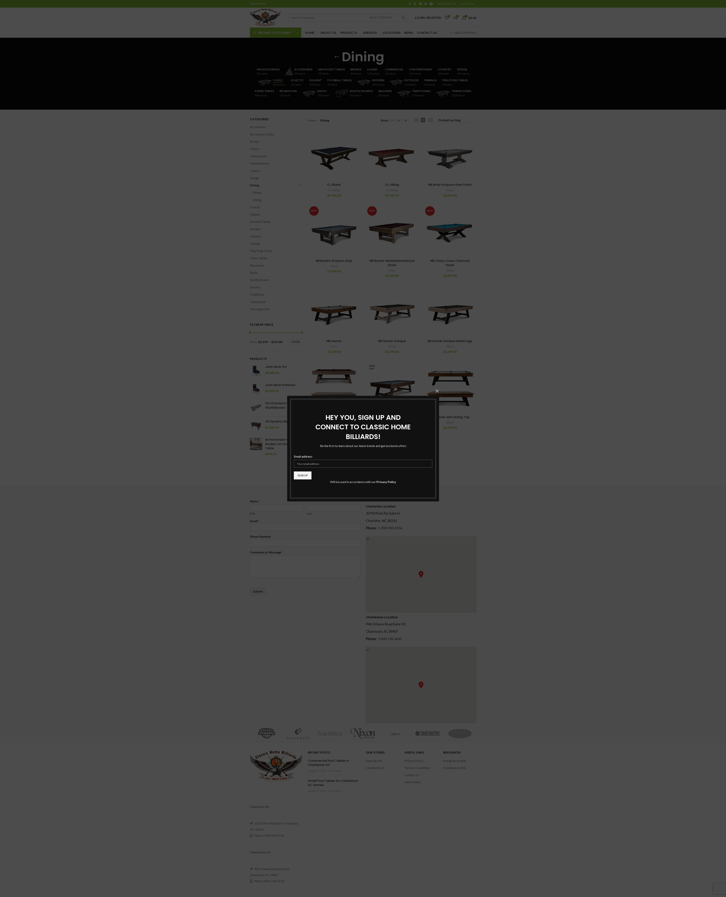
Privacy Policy (386, 482)
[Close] (437, 391)
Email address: (303, 456)
